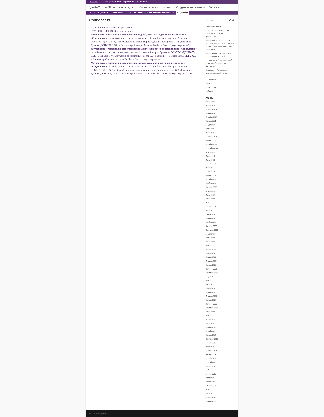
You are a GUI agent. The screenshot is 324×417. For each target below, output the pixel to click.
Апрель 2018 (211, 374)
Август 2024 (210, 152)
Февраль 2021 (211, 288)
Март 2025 (210, 133)
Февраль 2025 (211, 137)
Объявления (211, 87)
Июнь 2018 (210, 366)
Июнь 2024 (210, 160)
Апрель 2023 (211, 207)
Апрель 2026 (211, 105)
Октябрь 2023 (211, 187)
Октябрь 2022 (211, 226)
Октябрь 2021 (211, 269)
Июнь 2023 (210, 199)
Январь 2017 (211, 401)
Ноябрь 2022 (211, 222)
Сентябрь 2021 (212, 273)
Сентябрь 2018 (212, 362)
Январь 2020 (211, 327)
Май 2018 (210, 370)
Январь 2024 (211, 176)
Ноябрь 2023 (211, 183)
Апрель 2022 (211, 249)
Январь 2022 (211, 257)
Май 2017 (210, 390)
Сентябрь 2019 (212, 339)
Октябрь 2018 (211, 358)
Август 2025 (210, 125)
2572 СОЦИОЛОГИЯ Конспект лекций (112, 31)
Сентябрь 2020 (212, 308)
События (209, 91)
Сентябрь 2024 (212, 148)
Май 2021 (210, 281)
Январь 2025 (211, 141)
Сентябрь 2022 (212, 230)
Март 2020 (210, 323)
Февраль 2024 (211, 172)
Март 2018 (210, 378)
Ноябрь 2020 (211, 300)
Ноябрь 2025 (211, 121)
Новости (209, 83)
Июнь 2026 (210, 102)
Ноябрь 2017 (211, 382)
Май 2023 (210, 203)
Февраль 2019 (211, 351)
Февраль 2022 (211, 253)
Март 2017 (210, 393)
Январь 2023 (211, 218)
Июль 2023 (210, 195)
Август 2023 (210, 191)
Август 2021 (210, 277)
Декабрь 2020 (211, 296)
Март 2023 (210, 211)
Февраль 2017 (211, 397)
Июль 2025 (210, 129)
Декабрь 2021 (211, 261)
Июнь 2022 (210, 242)
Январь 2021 (211, 292)
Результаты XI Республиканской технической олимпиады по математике (219, 63)
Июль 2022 (210, 238)
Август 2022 (210, 234)
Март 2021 (210, 284)
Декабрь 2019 (211, 331)
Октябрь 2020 (211, 304)
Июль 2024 (210, 156)
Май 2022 (210, 246)
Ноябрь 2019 (211, 335)
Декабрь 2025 (211, 117)
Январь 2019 (211, 354)
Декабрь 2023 (211, 179)
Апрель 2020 (211, 319)
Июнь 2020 (210, 312)
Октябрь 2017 (211, 386)
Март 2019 (210, 347)
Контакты (94, 2)
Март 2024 (210, 168)
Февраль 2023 (211, 214)
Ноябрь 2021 (211, 265)
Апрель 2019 (211, 343)
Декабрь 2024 (211, 144)
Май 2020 (210, 316)
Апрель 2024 (211, 164)
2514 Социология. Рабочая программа (111, 27)
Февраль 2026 (211, 109)
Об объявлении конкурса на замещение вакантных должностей (217, 33)
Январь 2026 (211, 113)
